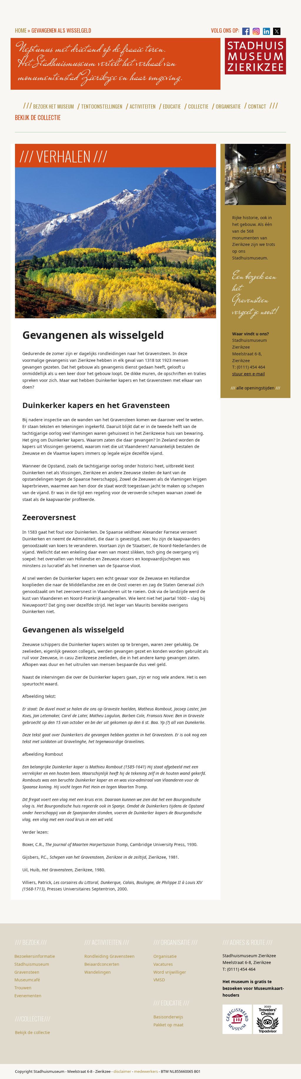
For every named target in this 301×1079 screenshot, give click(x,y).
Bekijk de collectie (32, 1032)
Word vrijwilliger (169, 972)
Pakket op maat (168, 1025)
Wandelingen (97, 972)
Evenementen (27, 995)
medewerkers (146, 1071)
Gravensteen (26, 972)
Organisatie (165, 956)
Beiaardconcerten (101, 964)
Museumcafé (27, 980)
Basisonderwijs (168, 1017)
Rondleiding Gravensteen (109, 956)
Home (20, 30)
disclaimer (122, 1071)
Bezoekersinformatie (34, 956)
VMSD (159, 980)
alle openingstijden (255, 388)
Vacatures (163, 964)
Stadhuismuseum (31, 964)
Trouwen (22, 987)
